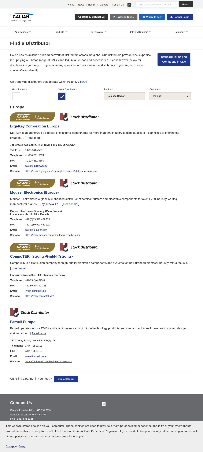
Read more (33, 137)
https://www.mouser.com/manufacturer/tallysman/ (52, 235)
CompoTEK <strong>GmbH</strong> (41, 256)
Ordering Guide (125, 17)
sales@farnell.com (35, 356)
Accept (10, 446)
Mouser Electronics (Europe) (34, 192)
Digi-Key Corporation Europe (34, 126)
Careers (104, 4)
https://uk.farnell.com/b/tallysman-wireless (48, 361)
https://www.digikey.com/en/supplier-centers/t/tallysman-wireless (61, 171)
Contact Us (118, 4)
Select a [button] (116, 96)
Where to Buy (154, 17)
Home (71, 4)
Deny (22, 446)
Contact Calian (66, 379)
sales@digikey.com (36, 165)
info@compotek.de (35, 290)
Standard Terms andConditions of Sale (174, 59)
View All (83, 81)
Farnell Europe (22, 322)
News (81, 4)
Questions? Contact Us (91, 17)
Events (92, 4)
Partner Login (181, 17)
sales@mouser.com (36, 229)
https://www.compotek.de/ (39, 296)
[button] (23, 32)
